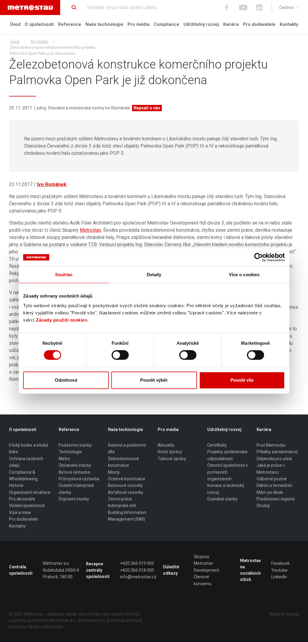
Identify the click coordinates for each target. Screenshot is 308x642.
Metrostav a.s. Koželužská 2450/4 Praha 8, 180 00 (61, 570)
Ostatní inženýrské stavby (76, 488)
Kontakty (289, 24)
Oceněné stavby (222, 499)
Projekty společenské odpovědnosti (227, 455)
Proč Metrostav (271, 445)
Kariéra (231, 24)
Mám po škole (270, 492)
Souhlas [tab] (63, 274)
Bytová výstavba (74, 472)
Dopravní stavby (74, 499)
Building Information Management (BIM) (127, 515)
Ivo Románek (51, 184)
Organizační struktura (29, 492)
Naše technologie (104, 24)
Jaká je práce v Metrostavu (271, 468)
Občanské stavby (75, 465)
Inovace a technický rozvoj (225, 488)
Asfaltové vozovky (125, 492)
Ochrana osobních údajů (26, 462)
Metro (64, 458)
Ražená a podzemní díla (127, 448)
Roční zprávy (170, 451)
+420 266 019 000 (137, 563)
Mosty (114, 472)
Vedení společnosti (27, 505)
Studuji (263, 505)
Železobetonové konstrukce (123, 462)
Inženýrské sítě (122, 505)
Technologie (70, 451)
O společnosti (39, 24)
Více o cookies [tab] (244, 274)
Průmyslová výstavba (79, 478)
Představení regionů (276, 499)
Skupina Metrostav (203, 560)
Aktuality (166, 445)
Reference (69, 24)
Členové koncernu (202, 580)
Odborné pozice (272, 478)
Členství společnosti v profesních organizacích (227, 472)
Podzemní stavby (75, 445)
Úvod (15, 24)
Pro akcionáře (22, 499)
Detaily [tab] (154, 274)
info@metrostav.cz (138, 576)
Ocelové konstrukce (126, 478)
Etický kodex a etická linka (28, 448)
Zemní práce (120, 499)
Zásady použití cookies (61, 320)
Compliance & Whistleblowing (23, 475)
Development (206, 570)
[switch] (120, 355)
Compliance (166, 24)
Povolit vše (242, 380)
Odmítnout (66, 380)
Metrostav (90, 230)
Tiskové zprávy (172, 458)
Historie (16, 485)
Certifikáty (217, 445)
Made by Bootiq (284, 614)
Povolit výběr (154, 380)
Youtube (279, 570)
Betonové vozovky (125, 485)
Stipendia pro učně (274, 458)
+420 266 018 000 (137, 570)
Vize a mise (20, 512)
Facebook (280, 563)
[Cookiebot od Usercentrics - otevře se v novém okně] (258, 257)
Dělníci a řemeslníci (274, 485)
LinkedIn (279, 576)
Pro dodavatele (259, 24)
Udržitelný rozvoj (201, 24)
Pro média (138, 24)
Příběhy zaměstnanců (277, 451)
